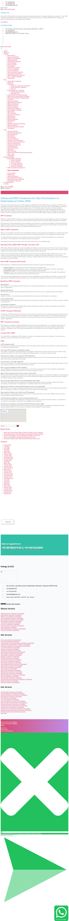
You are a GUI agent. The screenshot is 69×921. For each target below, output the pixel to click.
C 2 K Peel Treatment (16, 164)
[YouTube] (14, 600)
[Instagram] (16, 600)
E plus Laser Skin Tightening (18, 87)
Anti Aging (10, 82)
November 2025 (8, 458)
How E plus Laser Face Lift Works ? (20, 85)
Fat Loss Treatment (12, 70)
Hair (5, 129)
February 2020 (8, 464)
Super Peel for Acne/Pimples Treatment (18, 96)
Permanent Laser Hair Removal (16, 142)
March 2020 (7, 463)
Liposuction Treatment (13, 67)
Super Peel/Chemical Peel (14, 177)
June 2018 (7, 481)
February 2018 (8, 487)
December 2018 (8, 474)
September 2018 (8, 478)
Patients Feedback (9, 157)
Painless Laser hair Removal (15, 140)
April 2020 (7, 461)
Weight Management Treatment (16, 75)
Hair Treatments (11, 151)
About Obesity (11, 55)
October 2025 (8, 460)
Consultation (4, 22)
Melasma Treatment (13, 104)
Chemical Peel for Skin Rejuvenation (17, 95)
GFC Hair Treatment (12, 139)
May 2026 (6, 449)
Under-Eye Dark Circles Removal (16, 123)
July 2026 (6, 446)
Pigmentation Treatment (14, 180)
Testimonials (10, 78)
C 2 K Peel (10, 99)
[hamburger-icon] (1, 48)
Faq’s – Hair (10, 154)
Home (5, 51)
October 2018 (8, 477)
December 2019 (8, 468)
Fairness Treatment (12, 101)
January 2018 (7, 489)
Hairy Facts (10, 149)
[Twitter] (8, 600)
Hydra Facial (10, 111)
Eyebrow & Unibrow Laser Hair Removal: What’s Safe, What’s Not (22, 438)
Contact (6, 184)
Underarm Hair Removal (13, 145)
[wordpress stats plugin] (3, 604)
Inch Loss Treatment (13, 69)
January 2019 (7, 472)
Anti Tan (9, 122)
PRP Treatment (11, 137)
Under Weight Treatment (14, 61)
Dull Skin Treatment (12, 107)
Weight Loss (10, 174)
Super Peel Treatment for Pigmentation (18, 98)
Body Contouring (12, 64)
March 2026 (7, 452)
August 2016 (7, 493)
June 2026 (7, 448)
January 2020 (7, 466)
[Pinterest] (4, 44)
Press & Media (11, 173)
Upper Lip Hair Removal (13, 143)
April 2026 (7, 451)
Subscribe (8, 522)
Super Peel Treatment (17, 166)
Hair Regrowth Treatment (14, 132)
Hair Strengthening (12, 134)
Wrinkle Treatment (12, 125)
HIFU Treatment (11, 113)
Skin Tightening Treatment (14, 110)
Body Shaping (11, 66)
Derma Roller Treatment (14, 108)
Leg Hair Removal (12, 146)
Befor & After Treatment (14, 158)
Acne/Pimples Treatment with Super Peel (18, 92)
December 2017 (8, 490)
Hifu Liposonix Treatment (14, 73)
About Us (6, 52)
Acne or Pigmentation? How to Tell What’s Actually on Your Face (22, 435)
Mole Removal (11, 117)
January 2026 (7, 455)
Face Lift (13, 89)
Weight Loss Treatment (13, 58)
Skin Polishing (11, 120)
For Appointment (8, 182)
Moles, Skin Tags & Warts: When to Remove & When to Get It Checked (23, 432)
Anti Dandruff (11, 136)
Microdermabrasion (12, 119)
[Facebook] (5, 600)
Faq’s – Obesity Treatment (14, 76)
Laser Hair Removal (12, 176)
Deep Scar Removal (12, 105)
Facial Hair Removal (12, 148)
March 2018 (7, 486)
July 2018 (6, 480)
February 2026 (8, 454)
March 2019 (7, 469)
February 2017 (8, 492)
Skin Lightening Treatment (14, 102)
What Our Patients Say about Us (16, 167)
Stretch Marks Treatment (14, 81)
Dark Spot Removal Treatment (15, 126)
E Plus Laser (10, 84)
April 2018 (7, 484)
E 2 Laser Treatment (16, 163)
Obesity (6, 54)
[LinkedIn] (11, 600)
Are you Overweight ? (13, 57)
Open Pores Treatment (13, 114)
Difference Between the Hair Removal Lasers (19, 152)
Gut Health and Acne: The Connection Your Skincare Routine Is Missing (23, 434)
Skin (5, 79)
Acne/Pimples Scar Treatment (15, 90)
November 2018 (8, 475)
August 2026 (7, 445)
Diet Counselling (11, 63)
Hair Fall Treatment (12, 131)
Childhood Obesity (12, 60)
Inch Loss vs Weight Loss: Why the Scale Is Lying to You (19, 437)
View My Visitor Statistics (13, 604)
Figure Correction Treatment (15, 72)
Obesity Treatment (16, 160)
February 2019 (8, 471)
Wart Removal (11, 116)
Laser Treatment (15, 161)
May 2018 (6, 483)
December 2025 (8, 457)
